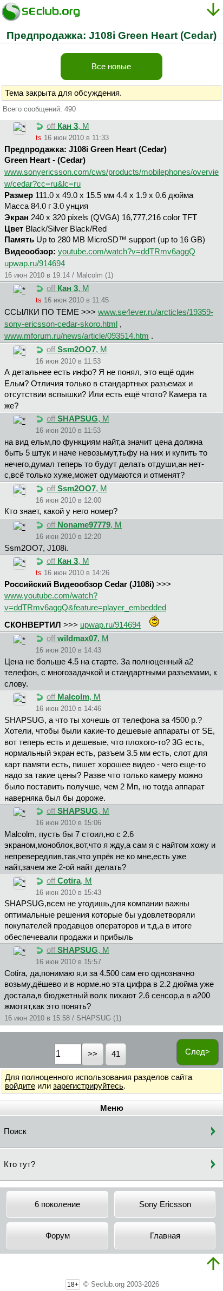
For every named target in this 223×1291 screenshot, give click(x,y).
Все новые (111, 66)
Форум (57, 1235)
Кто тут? (19, 1164)
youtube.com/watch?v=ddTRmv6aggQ (126, 251)
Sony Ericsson (165, 1204)
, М (68, 126)
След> (197, 1052)
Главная (165, 1235)
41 (116, 1054)
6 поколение (57, 1204)
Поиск (15, 1131)
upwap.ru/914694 (34, 263)
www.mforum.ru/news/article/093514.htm (76, 336)
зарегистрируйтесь (88, 1086)
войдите (20, 1086)
